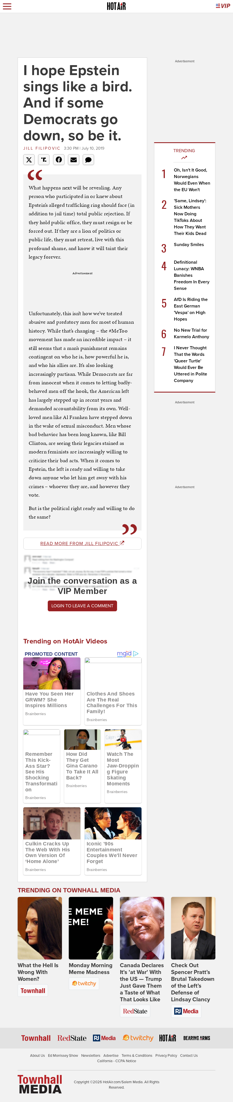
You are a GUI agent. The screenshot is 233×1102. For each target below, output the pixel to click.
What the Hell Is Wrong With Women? (38, 972)
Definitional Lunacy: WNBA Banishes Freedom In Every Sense (191, 275)
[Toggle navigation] (7, 6)
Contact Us (189, 1055)
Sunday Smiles (189, 244)
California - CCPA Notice (116, 1061)
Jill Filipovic (43, 148)
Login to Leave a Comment (82, 606)
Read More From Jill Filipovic (80, 543)
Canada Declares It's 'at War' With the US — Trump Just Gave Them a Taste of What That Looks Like (142, 982)
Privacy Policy (166, 1055)
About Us (37, 1055)
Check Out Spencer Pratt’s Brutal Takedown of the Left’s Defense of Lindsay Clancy (193, 982)
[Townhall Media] (40, 1084)
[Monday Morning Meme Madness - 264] (91, 928)
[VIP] (223, 6)
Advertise (110, 1055)
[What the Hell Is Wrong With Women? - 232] (40, 928)
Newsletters (90, 1055)
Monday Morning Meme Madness (91, 969)
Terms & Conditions (137, 1055)
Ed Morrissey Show (63, 1055)
